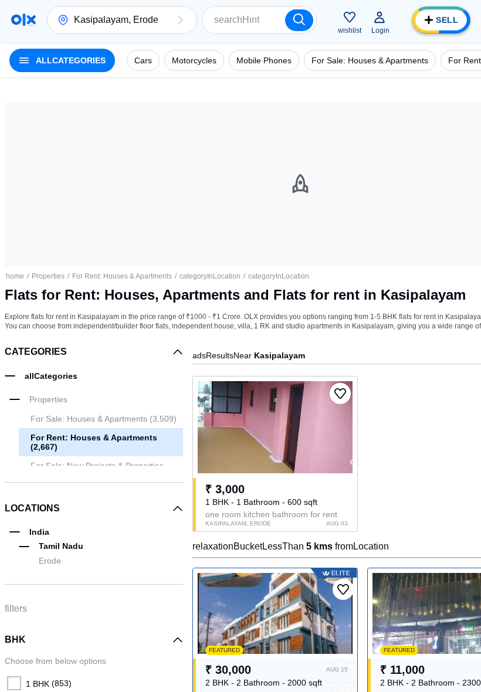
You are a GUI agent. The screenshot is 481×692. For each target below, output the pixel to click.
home (15, 276)
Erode (50, 560)
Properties (48, 276)
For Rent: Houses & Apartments (122, 276)
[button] (180, 20)
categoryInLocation (209, 276)
